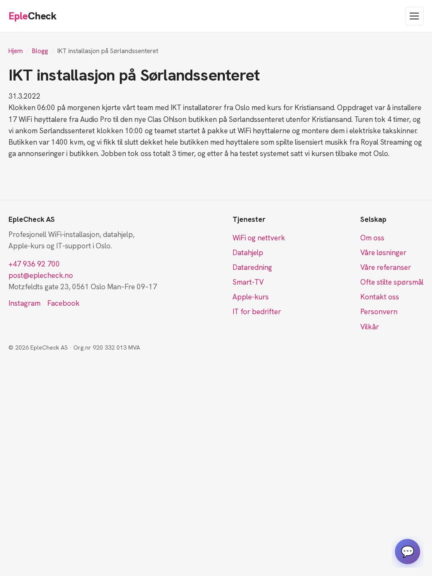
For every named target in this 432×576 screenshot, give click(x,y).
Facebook (63, 303)
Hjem (15, 51)
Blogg (40, 51)
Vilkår (369, 326)
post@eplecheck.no (40, 275)
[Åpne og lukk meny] (414, 16)
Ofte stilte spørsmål (392, 282)
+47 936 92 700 (34, 264)
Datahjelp (247, 252)
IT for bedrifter (256, 311)
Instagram (24, 303)
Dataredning (252, 267)
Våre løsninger (383, 252)
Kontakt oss (379, 296)
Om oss (372, 237)
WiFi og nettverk (258, 237)
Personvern (378, 311)
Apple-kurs (250, 296)
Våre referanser (385, 267)
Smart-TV (248, 282)
